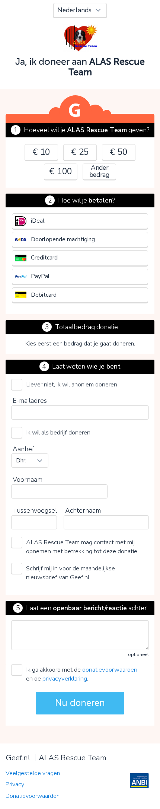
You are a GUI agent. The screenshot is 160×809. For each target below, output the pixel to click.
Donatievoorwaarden (33, 796)
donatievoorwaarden (109, 669)
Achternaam (83, 510)
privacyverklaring (64, 678)
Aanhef (23, 449)
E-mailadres (30, 400)
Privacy (15, 784)
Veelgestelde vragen (33, 773)
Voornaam (27, 479)
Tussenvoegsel (35, 510)
